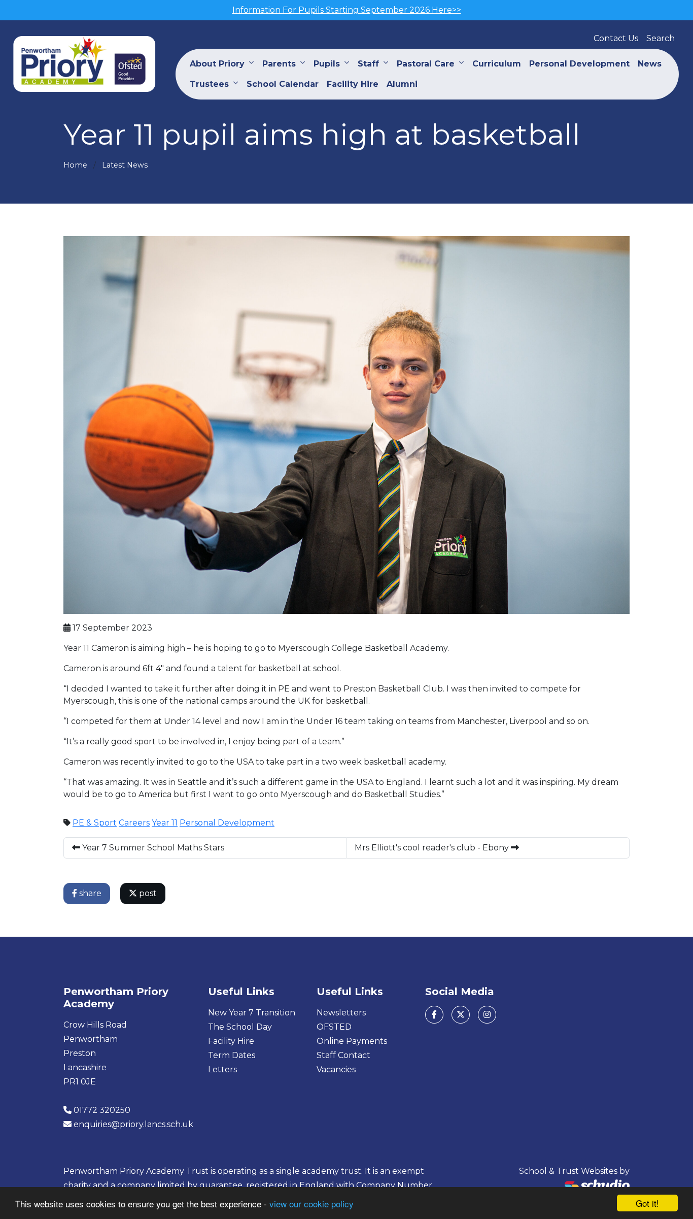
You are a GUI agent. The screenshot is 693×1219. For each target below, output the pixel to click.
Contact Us (616, 38)
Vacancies (336, 1069)
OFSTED (334, 1027)
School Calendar (283, 84)
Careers (134, 823)
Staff (368, 64)
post (147, 893)
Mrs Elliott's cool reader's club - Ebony (433, 847)
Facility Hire (352, 84)
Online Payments (352, 1041)
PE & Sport (95, 823)
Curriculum (496, 64)
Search (660, 38)
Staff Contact (343, 1055)
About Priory (217, 64)
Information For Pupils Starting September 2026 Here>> (346, 10)
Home (75, 165)
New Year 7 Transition (251, 1012)
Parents (279, 64)
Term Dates (231, 1055)
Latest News (125, 165)
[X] (461, 1015)
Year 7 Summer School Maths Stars (152, 847)
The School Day (240, 1027)
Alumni (402, 84)
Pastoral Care (426, 64)
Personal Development (579, 64)
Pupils (327, 64)
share (89, 893)
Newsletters (341, 1012)
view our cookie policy (311, 1203)
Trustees (209, 84)
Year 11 (165, 823)
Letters (222, 1069)
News (650, 64)
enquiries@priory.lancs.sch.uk (133, 1124)
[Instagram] (487, 1015)
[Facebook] (434, 1015)
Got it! (647, 1203)
